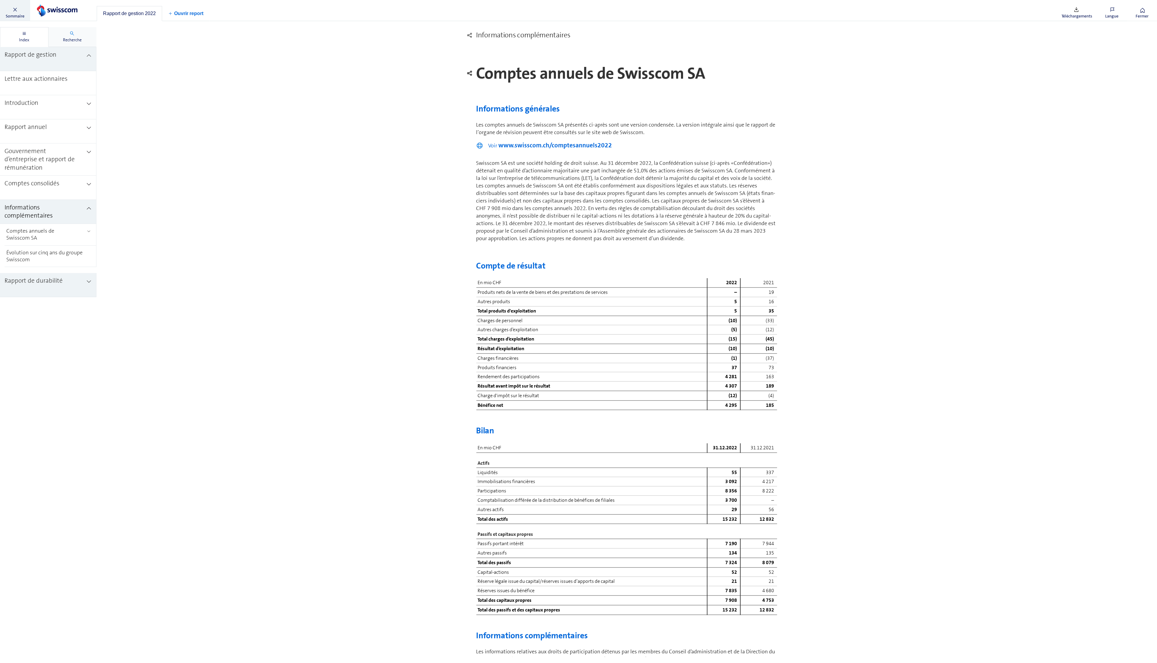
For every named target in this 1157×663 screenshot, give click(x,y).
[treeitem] (48, 59)
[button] (15, 10)
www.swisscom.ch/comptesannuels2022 (555, 145)
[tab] (129, 13)
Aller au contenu (45, 4)
